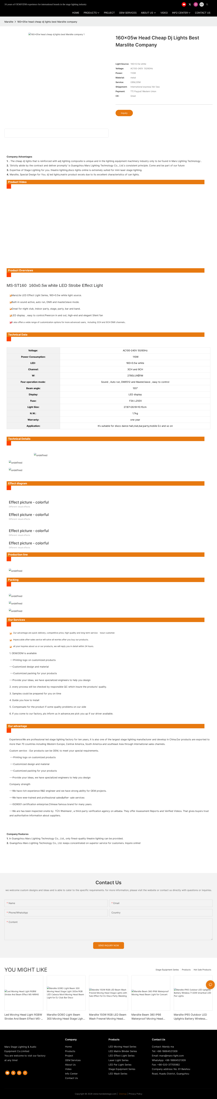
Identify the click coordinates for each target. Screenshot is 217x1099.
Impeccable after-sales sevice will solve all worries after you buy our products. (51, 639)
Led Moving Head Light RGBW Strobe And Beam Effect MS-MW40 (23, 1017)
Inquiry (124, 113)
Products (186, 969)
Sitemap (122, 1094)
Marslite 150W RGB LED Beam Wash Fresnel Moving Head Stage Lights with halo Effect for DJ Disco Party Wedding (107, 1017)
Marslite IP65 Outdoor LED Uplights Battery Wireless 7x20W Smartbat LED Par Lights (190, 1017)
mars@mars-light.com (171, 1055)
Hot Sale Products (202, 969)
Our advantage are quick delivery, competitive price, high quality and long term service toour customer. (64, 633)
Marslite (8, 21)
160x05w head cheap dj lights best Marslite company (47, 21)
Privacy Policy (135, 1094)
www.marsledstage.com (104, 1094)
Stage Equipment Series (167, 969)
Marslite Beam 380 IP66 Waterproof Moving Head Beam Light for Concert (147, 1017)
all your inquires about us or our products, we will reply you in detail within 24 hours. (53, 646)
